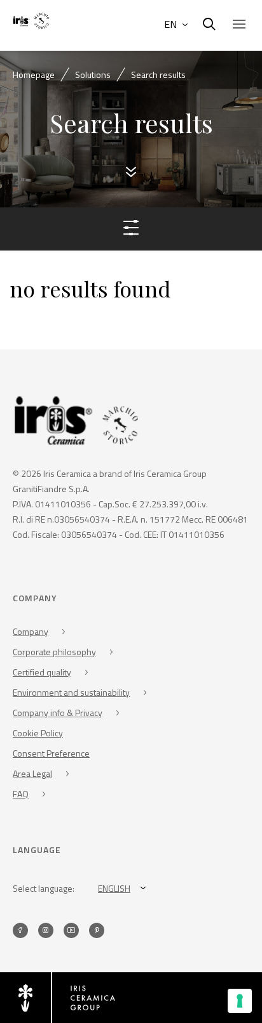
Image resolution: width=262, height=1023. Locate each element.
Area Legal (32, 773)
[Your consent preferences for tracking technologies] (240, 1001)
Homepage (34, 74)
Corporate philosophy (54, 651)
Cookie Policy (38, 733)
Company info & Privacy (57, 712)
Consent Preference (51, 753)
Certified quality (42, 672)
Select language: (43, 888)
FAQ (21, 793)
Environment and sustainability (71, 692)
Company (30, 631)
